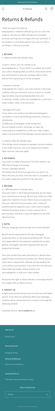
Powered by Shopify (31, 406)
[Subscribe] (47, 394)
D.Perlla (24, 406)
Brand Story (10, 336)
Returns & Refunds (12, 358)
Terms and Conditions (14, 364)
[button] (3, 9)
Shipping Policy (11, 353)
